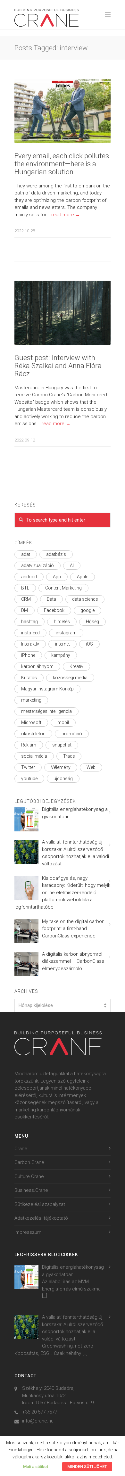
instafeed (30, 632)
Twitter (28, 767)
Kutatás (29, 677)
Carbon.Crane (29, 1162)
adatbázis (56, 554)
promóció (72, 733)
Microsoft (31, 722)
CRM (26, 599)
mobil (63, 722)
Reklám (28, 744)
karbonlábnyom (37, 666)
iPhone (28, 655)
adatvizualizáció (37, 565)
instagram (66, 632)
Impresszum (27, 1232)
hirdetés (62, 621)
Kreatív (76, 666)
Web (91, 767)
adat (25, 554)
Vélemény (61, 767)
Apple (82, 576)
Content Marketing (63, 587)
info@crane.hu (38, 1421)
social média (34, 756)
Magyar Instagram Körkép (47, 688)
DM (24, 610)
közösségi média (70, 677)
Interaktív (30, 644)
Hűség (92, 621)
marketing (31, 700)
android (29, 576)
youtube (29, 778)
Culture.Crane (29, 1176)
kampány (60, 655)
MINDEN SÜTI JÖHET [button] (87, 1466)
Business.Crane (31, 1190)
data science (85, 599)
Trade (69, 756)
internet (62, 644)
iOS (89, 644)
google (87, 610)
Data (51, 599)
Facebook (54, 610)
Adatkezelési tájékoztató (41, 1218)
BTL (25, 587)
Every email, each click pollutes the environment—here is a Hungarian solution (61, 164)
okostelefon (33, 733)
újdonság (63, 778)
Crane (20, 1148)
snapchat (61, 744)
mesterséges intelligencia (46, 711)
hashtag (29, 621)
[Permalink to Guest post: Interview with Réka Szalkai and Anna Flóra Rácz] (62, 313)
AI (72, 565)
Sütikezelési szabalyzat (39, 1204)
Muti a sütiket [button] (35, 1466)
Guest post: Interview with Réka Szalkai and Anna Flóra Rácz (58, 366)
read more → (65, 215)
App (57, 576)
